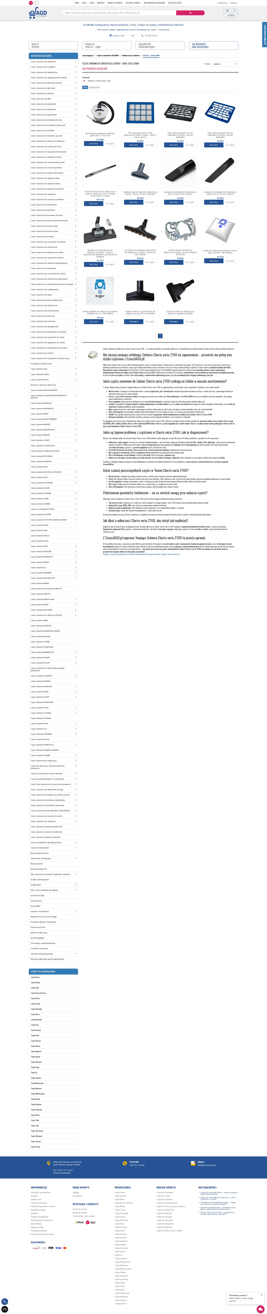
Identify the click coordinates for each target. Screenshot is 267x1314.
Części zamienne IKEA (39, 530)
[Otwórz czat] (260, 1309)
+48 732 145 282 (150, 36)
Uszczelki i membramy (39, 948)
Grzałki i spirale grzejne (40, 879)
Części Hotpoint (36, 1051)
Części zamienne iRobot (40, 536)
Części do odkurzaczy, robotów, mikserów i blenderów (48, 767)
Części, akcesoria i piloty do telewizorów (46, 826)
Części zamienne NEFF (39, 620)
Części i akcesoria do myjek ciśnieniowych (47, 173)
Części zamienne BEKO (39, 414)
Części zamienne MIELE (39, 604)
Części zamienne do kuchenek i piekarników (48, 800)
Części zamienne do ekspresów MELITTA (46, 588)
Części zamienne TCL (39, 729)
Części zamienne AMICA (40, 374)
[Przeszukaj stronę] (190, 12)
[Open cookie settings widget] (4, 1309)
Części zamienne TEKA (39, 723)
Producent (86, 77)
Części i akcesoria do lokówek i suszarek (46, 136)
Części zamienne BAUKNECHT (42, 408)
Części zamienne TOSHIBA (41, 713)
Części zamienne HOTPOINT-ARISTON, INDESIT (49, 520)
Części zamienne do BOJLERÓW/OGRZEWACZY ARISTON (49, 396)
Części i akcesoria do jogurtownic (44, 115)
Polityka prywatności (39, 1216)
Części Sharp (35, 1115)
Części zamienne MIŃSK (40, 583)
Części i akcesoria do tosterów (43, 316)
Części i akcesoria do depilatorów (44, 72)
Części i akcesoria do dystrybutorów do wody (49, 77)
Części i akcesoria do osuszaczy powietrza (47, 199)
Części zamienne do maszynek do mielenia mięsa (50, 358)
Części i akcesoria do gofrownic (43, 88)
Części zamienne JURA (39, 546)
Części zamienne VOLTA (40, 739)
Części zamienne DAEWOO (41, 461)
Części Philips (35, 1099)
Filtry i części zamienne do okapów (44, 890)
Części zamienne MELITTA (41, 594)
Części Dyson (35, 1014)
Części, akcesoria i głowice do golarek (45, 837)
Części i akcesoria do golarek (42, 93)
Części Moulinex (36, 1088)
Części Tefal (35, 1120)
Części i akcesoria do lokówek (42, 130)
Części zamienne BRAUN (40, 435)
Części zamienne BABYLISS (41, 403)
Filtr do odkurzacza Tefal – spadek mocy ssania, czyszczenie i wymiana (217, 1213)
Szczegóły (110, 144)
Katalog (34, 1196)
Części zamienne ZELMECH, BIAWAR (45, 750)
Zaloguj (233, 3)
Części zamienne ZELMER (40, 755)
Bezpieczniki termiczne (40, 853)
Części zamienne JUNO (39, 541)
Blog (84, 2)
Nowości (100, 2)
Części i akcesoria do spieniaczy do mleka (47, 252)
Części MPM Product (37, 1094)
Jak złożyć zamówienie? (40, 1192)
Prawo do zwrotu (115, 2)
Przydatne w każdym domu (41, 364)
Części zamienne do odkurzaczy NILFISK (46, 615)
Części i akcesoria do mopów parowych (46, 167)
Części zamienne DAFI (39, 467)
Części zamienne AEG (39, 369)
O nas (92, 2)
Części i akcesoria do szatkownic (43, 268)
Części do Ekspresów (165, 1210)
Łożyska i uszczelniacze (40, 911)
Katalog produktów (39, 1230)
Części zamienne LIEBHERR (41, 573)
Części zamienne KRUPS (40, 562)
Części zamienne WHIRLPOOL (42, 745)
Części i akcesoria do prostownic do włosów (48, 242)
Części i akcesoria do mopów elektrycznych (48, 162)
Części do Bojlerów (164, 1227)
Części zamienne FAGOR (40, 488)
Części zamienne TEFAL (40, 708)
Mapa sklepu (36, 1223)
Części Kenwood (36, 1062)
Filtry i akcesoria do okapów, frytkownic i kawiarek (50, 874)
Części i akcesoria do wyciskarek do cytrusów (48, 332)
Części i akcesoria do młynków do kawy (46, 157)
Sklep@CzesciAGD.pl (207, 1165)
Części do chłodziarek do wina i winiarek (46, 773)
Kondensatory (36, 901)
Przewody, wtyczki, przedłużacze (43, 922)
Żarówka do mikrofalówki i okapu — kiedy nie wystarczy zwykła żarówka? (218, 1203)
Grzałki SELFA (36, 885)
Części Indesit (35, 1056)
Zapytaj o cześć (118, 36)
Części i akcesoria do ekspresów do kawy (47, 789)
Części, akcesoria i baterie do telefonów (46, 832)
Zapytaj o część (174, 2)
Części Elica (35, 1025)
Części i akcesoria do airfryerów (43, 61)
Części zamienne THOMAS (41, 718)
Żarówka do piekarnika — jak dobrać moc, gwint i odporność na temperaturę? (218, 1208)
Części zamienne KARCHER (41, 551)
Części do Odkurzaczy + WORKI (169, 1230)
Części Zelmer (35, 1146)
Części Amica (35, 977)
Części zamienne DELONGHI (42, 456)
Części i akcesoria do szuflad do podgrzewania (49, 279)
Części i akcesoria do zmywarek (43, 821)
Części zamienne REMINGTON (42, 652)
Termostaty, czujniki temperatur (43, 943)
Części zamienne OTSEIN (40, 642)
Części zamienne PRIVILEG (41, 681)
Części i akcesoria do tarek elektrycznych (47, 300)
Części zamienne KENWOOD (42, 557)
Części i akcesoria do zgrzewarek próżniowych (49, 348)
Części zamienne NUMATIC (41, 626)
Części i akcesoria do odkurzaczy (44, 760)
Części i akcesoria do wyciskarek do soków (47, 337)
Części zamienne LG (38, 567)
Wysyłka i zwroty (133, 2)
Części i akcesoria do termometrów (45, 311)
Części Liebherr (36, 1078)
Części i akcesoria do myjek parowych (45, 183)
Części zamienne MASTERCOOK (43, 578)
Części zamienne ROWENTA (41, 676)
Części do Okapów (164, 1216)
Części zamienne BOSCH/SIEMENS (44, 419)
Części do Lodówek (164, 1199)
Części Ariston (35, 982)
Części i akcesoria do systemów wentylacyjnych (49, 263)
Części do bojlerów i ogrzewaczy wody (46, 842)
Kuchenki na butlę (37, 895)
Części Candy (35, 1003)
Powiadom (134, 322)
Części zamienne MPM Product (43, 599)
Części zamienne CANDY (40, 440)
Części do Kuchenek (165, 1192)
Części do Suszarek (165, 1220)
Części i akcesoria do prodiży (42, 236)
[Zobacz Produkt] (100, 112)
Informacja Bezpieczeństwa (42, 1234)
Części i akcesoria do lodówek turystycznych (48, 125)
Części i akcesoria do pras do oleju (44, 231)
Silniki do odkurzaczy (39, 932)
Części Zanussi (36, 1141)
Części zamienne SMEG (39, 692)
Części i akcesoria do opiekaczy (43, 194)
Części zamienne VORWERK (41, 734)
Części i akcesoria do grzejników (43, 104)
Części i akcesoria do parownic (43, 210)
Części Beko (35, 988)
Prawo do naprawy (39, 1203)
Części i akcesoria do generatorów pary (46, 83)
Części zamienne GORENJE (41, 493)
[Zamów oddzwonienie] (4, 1301)
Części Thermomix (37, 1131)
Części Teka (35, 1125)
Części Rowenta (36, 1104)
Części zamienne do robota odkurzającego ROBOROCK (48, 669)
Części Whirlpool (36, 1136)
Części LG (34, 1072)
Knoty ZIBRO (35, 906)
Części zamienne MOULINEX (41, 610)
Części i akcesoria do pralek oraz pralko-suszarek (50, 795)
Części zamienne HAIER (40, 498)
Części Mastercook (37, 1083)
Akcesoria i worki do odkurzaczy (43, 385)
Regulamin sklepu (38, 1210)
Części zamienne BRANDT (41, 424)
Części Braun (35, 998)
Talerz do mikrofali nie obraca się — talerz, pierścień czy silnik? (218, 1198)
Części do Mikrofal (164, 1213)
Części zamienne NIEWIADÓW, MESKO (45, 631)
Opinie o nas (36, 1199)
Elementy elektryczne (39, 869)
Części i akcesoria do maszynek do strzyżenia (48, 152)
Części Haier (35, 1035)
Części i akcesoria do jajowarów (43, 109)
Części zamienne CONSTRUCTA (43, 445)
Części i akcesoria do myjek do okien (45, 178)
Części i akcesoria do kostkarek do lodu (46, 120)
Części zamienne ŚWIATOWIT (42, 702)
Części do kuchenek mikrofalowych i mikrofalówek (50, 810)
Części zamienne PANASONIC (42, 647)
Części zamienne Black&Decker (43, 430)
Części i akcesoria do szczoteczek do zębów (48, 273)
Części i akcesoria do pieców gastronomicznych (49, 220)
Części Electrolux (36, 1019)
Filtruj (85, 87)
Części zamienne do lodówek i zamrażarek (47, 805)
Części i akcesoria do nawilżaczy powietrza (47, 189)
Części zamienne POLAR (40, 663)
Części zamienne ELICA (39, 477)
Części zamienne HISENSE (40, 504)
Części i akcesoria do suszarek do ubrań (46, 816)
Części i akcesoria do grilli (41, 99)
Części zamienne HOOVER (41, 514)
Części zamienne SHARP (40, 697)
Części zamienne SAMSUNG (41, 686)
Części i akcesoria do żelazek (42, 353)
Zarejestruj (222, 3)
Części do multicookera (40, 848)
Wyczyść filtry (94, 87)
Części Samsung (36, 1109)
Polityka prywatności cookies (43, 1206)
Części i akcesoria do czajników (43, 67)
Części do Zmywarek (165, 1223)
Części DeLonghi (36, 1009)
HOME (77, 2)
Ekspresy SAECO (37, 864)
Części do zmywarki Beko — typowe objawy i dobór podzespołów (219, 1193)
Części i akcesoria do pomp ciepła (44, 226)
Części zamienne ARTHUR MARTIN (44, 390)
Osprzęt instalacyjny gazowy (42, 954)
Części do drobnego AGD (167, 1203)
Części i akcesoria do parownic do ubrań (47, 215)
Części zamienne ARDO (40, 379)
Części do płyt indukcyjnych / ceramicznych (47, 779)
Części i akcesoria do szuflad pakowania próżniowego (52, 284)
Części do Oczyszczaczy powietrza (171, 1206)
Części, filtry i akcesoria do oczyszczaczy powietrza (51, 784)
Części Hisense (36, 1041)
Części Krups (35, 1067)
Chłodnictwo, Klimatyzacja (41, 858)
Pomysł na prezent (38, 927)
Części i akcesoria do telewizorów (44, 305)
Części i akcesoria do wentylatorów (44, 326)
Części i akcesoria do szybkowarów (44, 289)
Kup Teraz (94, 144)
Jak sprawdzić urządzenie (154, 2)
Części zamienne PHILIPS (40, 657)
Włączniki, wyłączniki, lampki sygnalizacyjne (47, 959)
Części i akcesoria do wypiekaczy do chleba (48, 342)
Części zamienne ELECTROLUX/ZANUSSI (46, 472)
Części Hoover (35, 1046)
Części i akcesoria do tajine (41, 295)
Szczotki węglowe (37, 938)
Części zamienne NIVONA (40, 636)
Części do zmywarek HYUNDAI (43, 509)
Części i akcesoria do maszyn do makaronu (48, 141)
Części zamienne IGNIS (39, 525)
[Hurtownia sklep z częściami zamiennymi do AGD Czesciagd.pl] (38, 13)
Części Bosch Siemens (38, 993)
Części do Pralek (163, 1196)
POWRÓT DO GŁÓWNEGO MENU (43, 971)
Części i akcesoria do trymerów (43, 321)
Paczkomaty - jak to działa (84, 1216)
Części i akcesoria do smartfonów (44, 247)
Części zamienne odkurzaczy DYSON (45, 451)
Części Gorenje (36, 1030)
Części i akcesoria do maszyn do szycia (46, 146)
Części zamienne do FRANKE (42, 483)
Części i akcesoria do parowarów (44, 205)
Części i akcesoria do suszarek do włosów (47, 257)
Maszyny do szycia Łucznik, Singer (44, 917)
